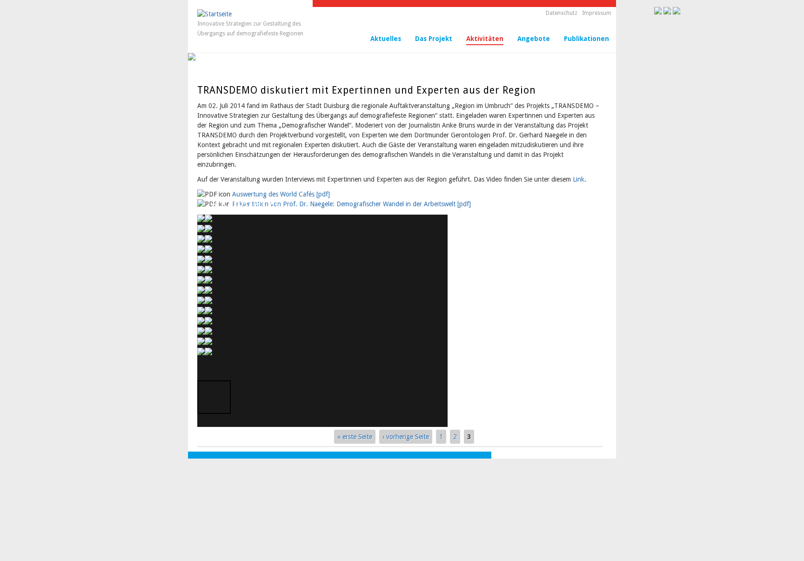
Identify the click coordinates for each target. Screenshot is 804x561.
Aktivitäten (484, 38)
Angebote (533, 38)
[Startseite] (214, 14)
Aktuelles (385, 38)
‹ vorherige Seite (405, 436)
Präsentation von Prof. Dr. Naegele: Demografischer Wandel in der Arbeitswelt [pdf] (351, 204)
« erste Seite (354, 436)
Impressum (596, 13)
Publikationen (586, 38)
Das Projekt (433, 38)
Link (578, 179)
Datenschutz (561, 13)
